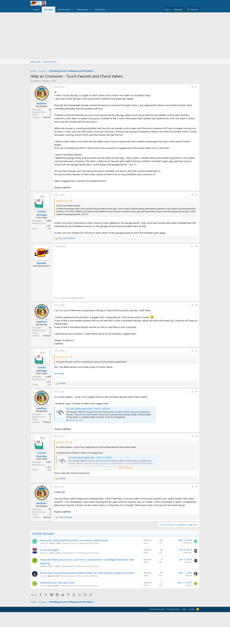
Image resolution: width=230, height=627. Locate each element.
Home (36, 9)
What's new (64, 9)
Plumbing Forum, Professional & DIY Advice (81, 543)
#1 (196, 87)
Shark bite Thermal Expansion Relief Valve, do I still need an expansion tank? (87, 573)
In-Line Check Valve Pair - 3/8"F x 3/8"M (88, 408)
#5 (196, 391)
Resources (82, 9)
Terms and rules (157, 609)
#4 (196, 350)
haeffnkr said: (62, 200)
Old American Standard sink (57, 582)
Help (184, 609)
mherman (44, 553)
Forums (48, 9)
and (66, 238)
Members (100, 9)
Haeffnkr (37, 80)
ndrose (43, 585)
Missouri (47, 117)
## (196, 246)
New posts (35, 61)
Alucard (43, 576)
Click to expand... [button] (126, 467)
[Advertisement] (115, 36)
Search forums (49, 61)
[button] (72, 9)
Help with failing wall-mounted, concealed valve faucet (74, 540)
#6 (196, 436)
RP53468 (59, 373)
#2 (196, 194)
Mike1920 (44, 543)
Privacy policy (173, 609)
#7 (196, 486)
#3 (196, 305)
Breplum (188, 562)
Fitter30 (188, 575)
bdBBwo (43, 566)
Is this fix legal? (49, 550)
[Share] (192, 87)
